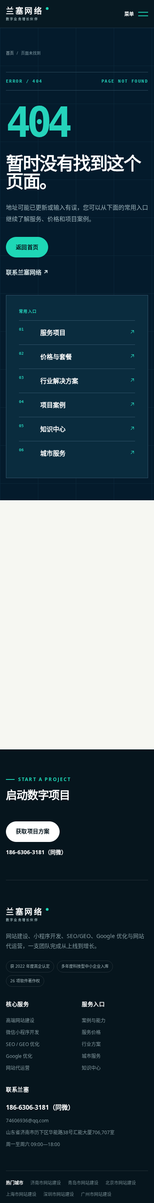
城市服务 (91, 1056)
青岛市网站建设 (83, 1183)
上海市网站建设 (21, 1194)
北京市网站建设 (120, 1183)
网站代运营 (18, 1068)
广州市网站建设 (96, 1194)
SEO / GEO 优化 (22, 1044)
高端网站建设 (20, 1020)
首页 (10, 53)
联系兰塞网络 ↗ (27, 272)
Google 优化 (19, 1056)
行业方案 (91, 1044)
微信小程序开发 (22, 1032)
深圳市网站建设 (58, 1194)
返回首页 (27, 247)
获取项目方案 (33, 831)
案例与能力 (93, 1020)
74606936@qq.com (27, 1120)
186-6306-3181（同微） (36, 852)
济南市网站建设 (45, 1183)
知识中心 (91, 1068)
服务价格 (91, 1032)
